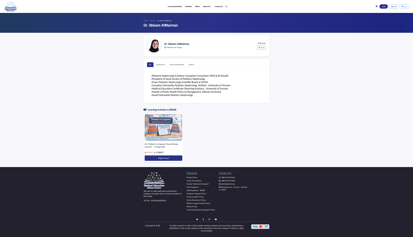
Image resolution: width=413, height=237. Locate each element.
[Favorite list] (179, 117)
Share (262, 47)
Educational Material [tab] (177, 64)
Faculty (152, 20)
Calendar (188, 6)
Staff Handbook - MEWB (196, 190)
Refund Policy (192, 207)
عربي (405, 6)
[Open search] (226, 6)
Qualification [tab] (160, 64)
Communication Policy (195, 197)
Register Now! (163, 158)
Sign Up (394, 6)
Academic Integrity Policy (196, 194)
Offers (197, 6)
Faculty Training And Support (198, 184)
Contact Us (218, 6)
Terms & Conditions (194, 181)
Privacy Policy (192, 177)
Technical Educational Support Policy (201, 210)
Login (384, 6)
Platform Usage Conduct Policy (198, 203)
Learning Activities (175, 6)
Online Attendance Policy (196, 200)
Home (146, 20)
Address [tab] (191, 64)
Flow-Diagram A (193, 187)
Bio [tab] (150, 64)
